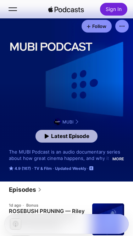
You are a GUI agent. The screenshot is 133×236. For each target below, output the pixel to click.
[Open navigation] (13, 9)
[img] (66, 9)
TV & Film (43, 168)
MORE (118, 158)
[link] (25, 190)
